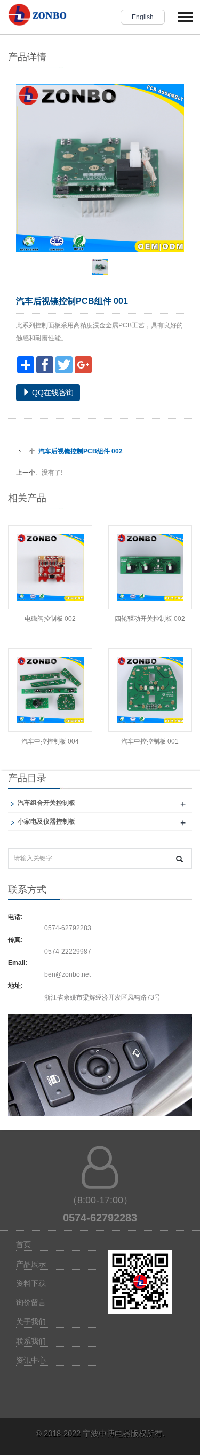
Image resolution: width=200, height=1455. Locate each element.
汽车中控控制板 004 (50, 741)
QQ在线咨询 (52, 392)
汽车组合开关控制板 (46, 802)
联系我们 (31, 1341)
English (143, 17)
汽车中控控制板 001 (150, 741)
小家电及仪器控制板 (46, 821)
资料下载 (31, 1283)
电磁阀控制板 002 (50, 618)
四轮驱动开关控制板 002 (150, 618)
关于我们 (31, 1321)
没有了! (50, 472)
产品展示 (31, 1264)
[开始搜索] (179, 859)
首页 (23, 1244)
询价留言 (31, 1302)
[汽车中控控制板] (100, 1071)
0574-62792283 (67, 928)
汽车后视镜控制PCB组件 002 (80, 451)
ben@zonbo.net (67, 974)
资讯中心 (31, 1360)
